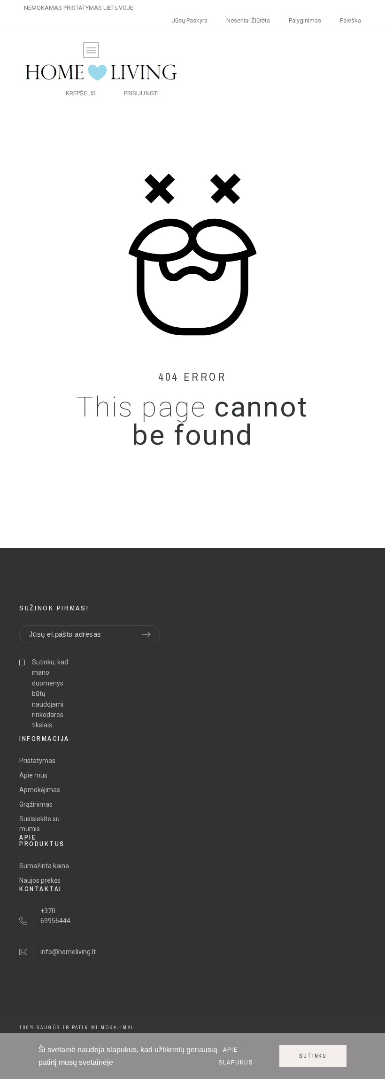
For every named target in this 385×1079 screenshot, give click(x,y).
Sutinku (313, 1056)
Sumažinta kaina (44, 866)
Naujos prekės (40, 880)
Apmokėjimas (39, 790)
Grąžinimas (36, 804)
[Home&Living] (100, 72)
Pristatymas (37, 760)
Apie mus (33, 775)
